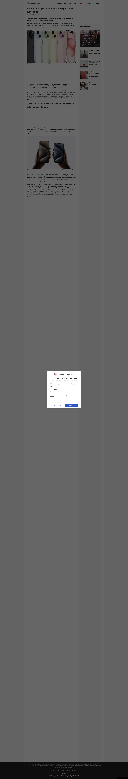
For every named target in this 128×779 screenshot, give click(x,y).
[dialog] (64, 389)
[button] (64, 390)
